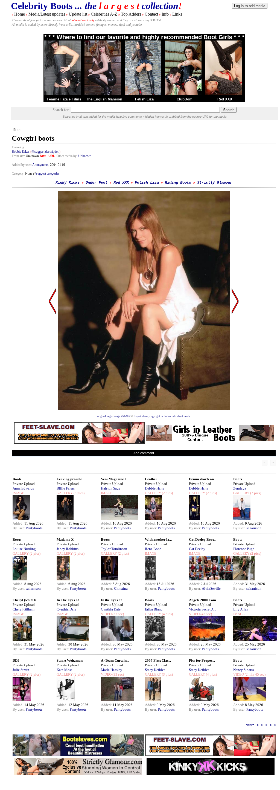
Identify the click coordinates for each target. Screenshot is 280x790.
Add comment (143, 453)
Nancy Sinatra (243, 670)
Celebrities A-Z (104, 14)
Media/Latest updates (46, 14)
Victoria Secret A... (202, 609)
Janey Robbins (67, 549)
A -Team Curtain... (115, 660)
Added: (18, 523)
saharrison (253, 528)
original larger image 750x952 (113, 416)
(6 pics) (78, 493)
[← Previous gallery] (52, 353)
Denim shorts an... (202, 479)
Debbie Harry (155, 488)
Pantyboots (34, 528)
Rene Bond (153, 549)
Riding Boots (178, 182)
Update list (78, 14)
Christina (121, 588)
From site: (18, 156)
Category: (18, 173)
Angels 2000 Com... (203, 600)
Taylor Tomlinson (114, 549)
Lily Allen (240, 609)
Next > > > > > (261, 725)
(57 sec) (118, 614)
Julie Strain (21, 670)
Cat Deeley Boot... (202, 539)
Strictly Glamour (214, 182)
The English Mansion (104, 99)
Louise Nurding (24, 549)
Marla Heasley (111, 670)
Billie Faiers (66, 488)
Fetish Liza (144, 99)
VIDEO (106, 614)
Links (177, 14)
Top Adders (131, 14)
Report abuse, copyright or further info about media (162, 416)
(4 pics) (167, 614)
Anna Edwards (23, 488)
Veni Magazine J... (115, 479)
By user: (19, 528)
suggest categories (48, 173)
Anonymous (40, 165)
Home (19, 14)
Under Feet (96, 182)
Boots (17, 479)
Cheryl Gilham (23, 609)
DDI (16, 660)
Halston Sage (110, 488)
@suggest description (45, 152)
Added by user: (22, 165)
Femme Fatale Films (64, 99)
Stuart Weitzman (70, 660)
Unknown (84, 156)
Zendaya (239, 488)
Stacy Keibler (155, 670)
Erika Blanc (153, 609)
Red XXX (224, 99)
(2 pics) (167, 493)
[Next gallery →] (235, 353)
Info (165, 14)
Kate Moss (64, 670)
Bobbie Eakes (21, 152)
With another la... (158, 539)
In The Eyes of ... (69, 600)
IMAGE (18, 493)
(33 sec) (118, 674)
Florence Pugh (244, 549)
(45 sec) (206, 614)
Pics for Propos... (202, 660)
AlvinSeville (211, 588)
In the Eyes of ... (113, 600)
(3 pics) (167, 674)
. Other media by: (66, 156)
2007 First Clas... (158, 660)
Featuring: (18, 147)
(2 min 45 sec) (255, 674)
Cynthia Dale (66, 609)
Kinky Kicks (68, 182)
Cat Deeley (197, 549)
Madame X (65, 539)
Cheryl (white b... (26, 600)
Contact (151, 14)
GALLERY (65, 493)
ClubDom (184, 99)
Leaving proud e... (70, 479)
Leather (151, 479)
